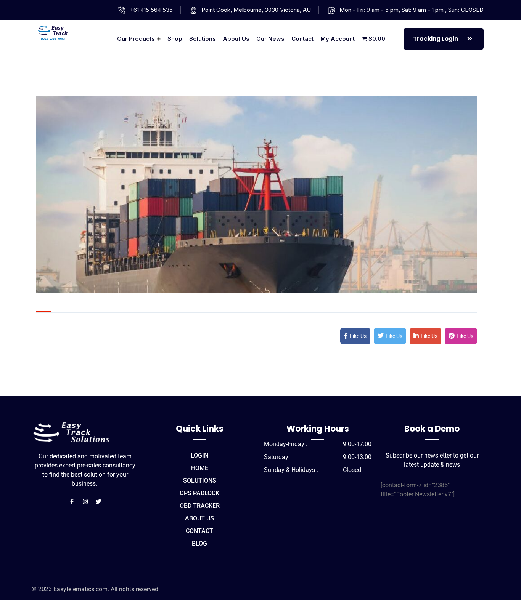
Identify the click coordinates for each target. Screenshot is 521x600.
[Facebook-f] (71, 501)
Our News (270, 38)
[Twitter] (98, 501)
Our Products (136, 38)
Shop (174, 38)
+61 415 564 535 (151, 9)
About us (236, 38)
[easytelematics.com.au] (70, 32)
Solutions (202, 38)
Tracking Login (436, 39)
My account (337, 38)
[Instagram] (85, 501)
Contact (302, 38)
